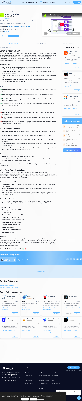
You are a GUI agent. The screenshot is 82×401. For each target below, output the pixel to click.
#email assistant (53, 307)
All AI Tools (27, 386)
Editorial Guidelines (56, 383)
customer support (25, 26)
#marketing (66, 63)
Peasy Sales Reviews (41, 43)
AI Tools (22, 2)
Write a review (41, 271)
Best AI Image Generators (44, 375)
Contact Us (54, 372)
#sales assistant (5, 307)
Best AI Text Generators (44, 380)
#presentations (67, 330)
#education (66, 110)
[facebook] (8, 31)
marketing (17, 26)
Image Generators (29, 372)
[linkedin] (6, 31)
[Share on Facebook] (71, 259)
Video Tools (27, 378)
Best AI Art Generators (43, 372)
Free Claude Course (43, 370)
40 (4, 36)
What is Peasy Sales (13, 43)
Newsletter (45, 2)
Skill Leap (41, 388)
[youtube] (4, 31)
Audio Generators (29, 383)
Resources (52, 2)
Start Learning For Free (72, 150)
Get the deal (13, 36)
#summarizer (11, 330)
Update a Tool (55, 378)
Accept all (25, 399)
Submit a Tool (55, 375)
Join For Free (77, 2)
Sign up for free (73, 367)
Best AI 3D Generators (43, 383)
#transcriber (5, 330)
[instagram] (10, 31)
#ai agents (76, 85)
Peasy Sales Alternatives (68, 43)
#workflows (66, 86)
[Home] (6, 2)
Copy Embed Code (22, 260)
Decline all (33, 399)
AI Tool (7, 11)
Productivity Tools (29, 370)
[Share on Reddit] (81, 259)
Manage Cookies (40, 399)
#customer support (68, 85)
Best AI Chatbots (42, 378)
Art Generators (28, 380)
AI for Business (30, 2)
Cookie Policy (49, 396)
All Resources (41, 386)
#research (75, 63)
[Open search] (66, 2)
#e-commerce (5, 309)
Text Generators (28, 375)
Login (70, 2)
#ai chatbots (13, 307)
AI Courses (38, 2)
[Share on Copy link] (67, 259)
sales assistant (11, 26)
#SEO (71, 63)
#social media (25, 307)
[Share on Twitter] (74, 259)
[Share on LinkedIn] (77, 259)
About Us (54, 370)
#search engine (67, 108)
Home (2, 11)
